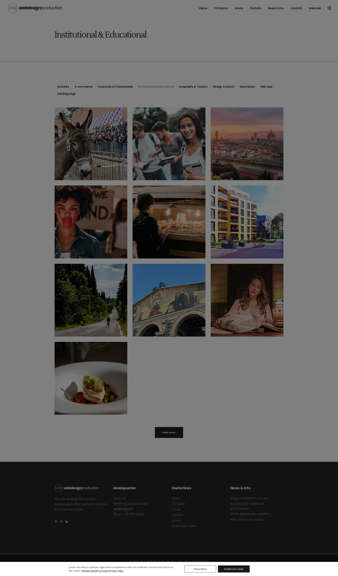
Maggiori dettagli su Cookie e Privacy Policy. (103, 570)
